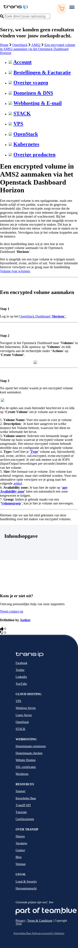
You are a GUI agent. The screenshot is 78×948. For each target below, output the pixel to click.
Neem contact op (11, 611)
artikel (17, 483)
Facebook (21, 663)
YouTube (21, 683)
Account (22, 62)
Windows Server (26, 708)
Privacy (20, 920)
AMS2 (36, 45)
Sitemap (21, 864)
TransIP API (23, 805)
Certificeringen (25, 819)
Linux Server (24, 715)
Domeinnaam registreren (31, 746)
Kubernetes (26, 144)
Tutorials (21, 812)
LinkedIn (21, 676)
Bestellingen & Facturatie (42, 72)
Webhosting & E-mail (37, 103)
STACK (22, 113)
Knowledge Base (26, 798)
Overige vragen (30, 82)
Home (4, 45)
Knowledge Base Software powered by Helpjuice (39, 933)
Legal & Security (26, 881)
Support (20, 791)
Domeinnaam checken (29, 753)
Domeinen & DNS (33, 93)
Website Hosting (26, 760)
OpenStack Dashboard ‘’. (42, 316)
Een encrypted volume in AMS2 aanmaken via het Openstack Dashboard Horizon (37, 49)
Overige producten (34, 154)
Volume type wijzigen (15, 271)
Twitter (20, 670)
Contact (20, 850)
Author (25, 620)
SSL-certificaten (26, 767)
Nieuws (20, 836)
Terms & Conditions (39, 920)
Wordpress (22, 774)
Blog (18, 857)
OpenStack (20, 45)
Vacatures (21, 843)
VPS (18, 123)
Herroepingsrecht (26, 888)
